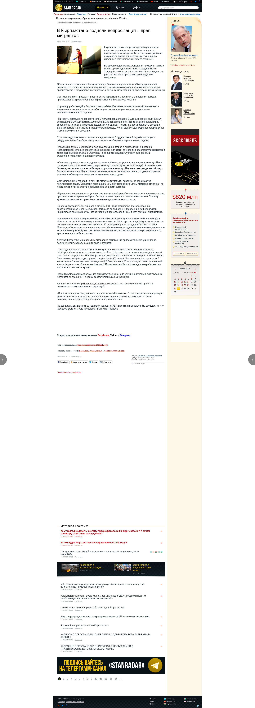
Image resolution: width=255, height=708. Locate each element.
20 (185, 285)
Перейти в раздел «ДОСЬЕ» (183, 65)
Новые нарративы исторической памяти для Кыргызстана (92, 607)
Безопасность (103, 14)
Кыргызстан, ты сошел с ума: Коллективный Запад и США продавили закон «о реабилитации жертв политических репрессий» (104, 597)
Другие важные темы (190, 14)
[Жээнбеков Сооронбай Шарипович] (176, 105)
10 (96, 679)
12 (106, 679)
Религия (91, 14)
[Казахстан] (151, 552)
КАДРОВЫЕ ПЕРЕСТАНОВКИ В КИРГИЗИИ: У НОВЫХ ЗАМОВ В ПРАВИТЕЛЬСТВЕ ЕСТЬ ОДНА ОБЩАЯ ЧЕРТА (97, 647)
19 (182, 285)
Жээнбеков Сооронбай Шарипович (188, 95)
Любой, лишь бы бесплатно (182, 243)
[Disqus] (111, 412)
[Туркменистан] (159, 552)
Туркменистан (128, 1)
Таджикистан (112, 1)
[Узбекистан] (161, 552)
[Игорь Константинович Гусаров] (181, 38)
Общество (81, 14)
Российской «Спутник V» (185, 232)
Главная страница (64, 23)
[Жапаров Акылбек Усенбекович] (176, 89)
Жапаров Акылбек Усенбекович (189, 78)
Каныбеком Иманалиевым (90, 351)
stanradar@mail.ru (118, 18)
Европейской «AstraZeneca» (181, 228)
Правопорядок (119, 14)
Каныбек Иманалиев (96, 240)
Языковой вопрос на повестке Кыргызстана (85, 625)
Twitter (113, 335)
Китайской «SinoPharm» (185, 235)
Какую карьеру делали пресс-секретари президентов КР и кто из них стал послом (105, 616)
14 (116, 679)
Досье (151, 701)
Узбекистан (143, 1)
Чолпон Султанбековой (114, 351)
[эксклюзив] (185, 184)
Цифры (152, 704)
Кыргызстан (96, 1)
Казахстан (82, 1)
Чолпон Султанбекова (95, 283)
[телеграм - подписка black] (111, 673)
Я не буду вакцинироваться (186, 247)
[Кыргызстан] (85, 41)
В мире (166, 1)
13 (111, 679)
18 (178, 285)
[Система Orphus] (147, 364)
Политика (58, 14)
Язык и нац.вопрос (138, 14)
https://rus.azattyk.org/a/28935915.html (92, 345)
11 (101, 679)
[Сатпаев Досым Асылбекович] (176, 123)
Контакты (61, 702)
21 (188, 285)
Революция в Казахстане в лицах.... (91, 566)
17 (175, 285)
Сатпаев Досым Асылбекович (189, 112)
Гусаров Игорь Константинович (184, 55)
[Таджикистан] (156, 552)
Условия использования (75, 702)
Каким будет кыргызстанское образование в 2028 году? (94, 542)
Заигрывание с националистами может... (142, 567)
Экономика (69, 14)
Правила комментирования (69, 372)
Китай (155, 1)
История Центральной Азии (163, 14)
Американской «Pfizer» (184, 238)
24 (175, 288)
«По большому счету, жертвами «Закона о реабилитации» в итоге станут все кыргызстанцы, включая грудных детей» (103, 585)
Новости (77, 23)
